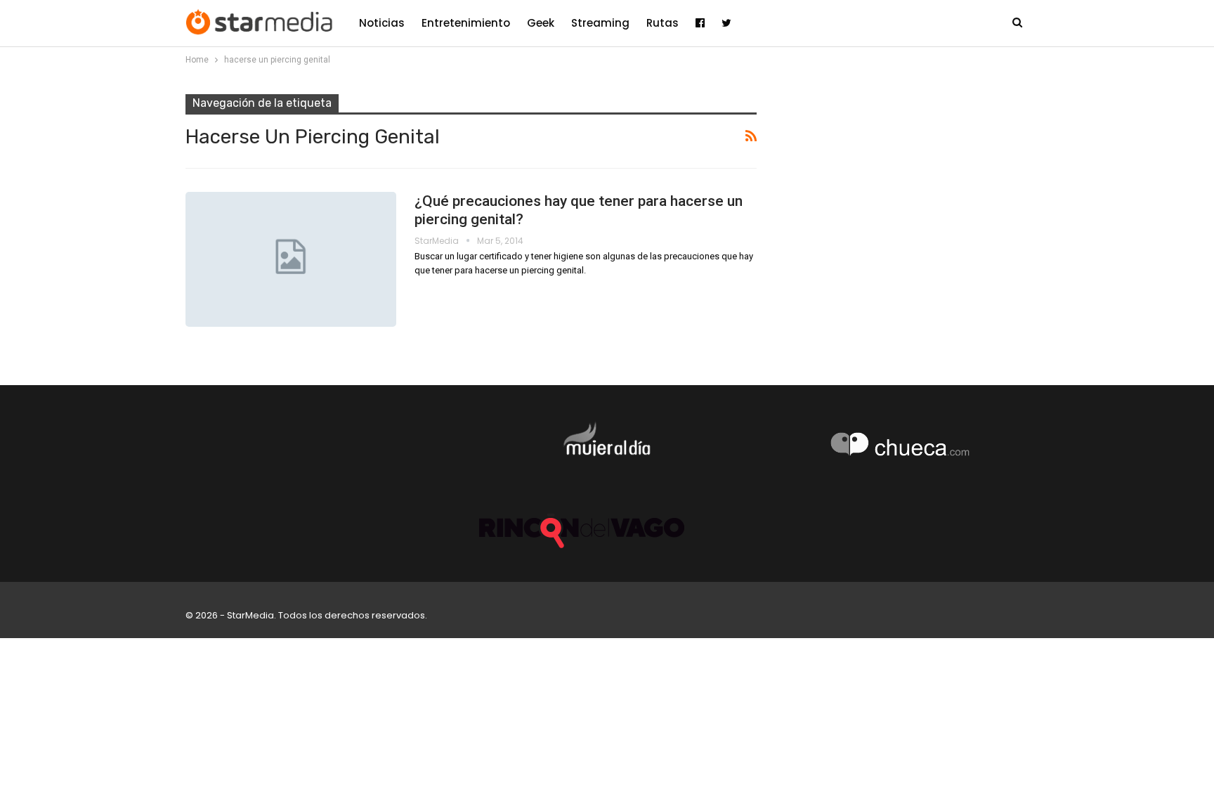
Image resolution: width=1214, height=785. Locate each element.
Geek (540, 22)
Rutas (662, 22)
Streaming (600, 22)
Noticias (382, 22)
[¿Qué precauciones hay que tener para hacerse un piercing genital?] (290, 259)
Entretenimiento (466, 22)
